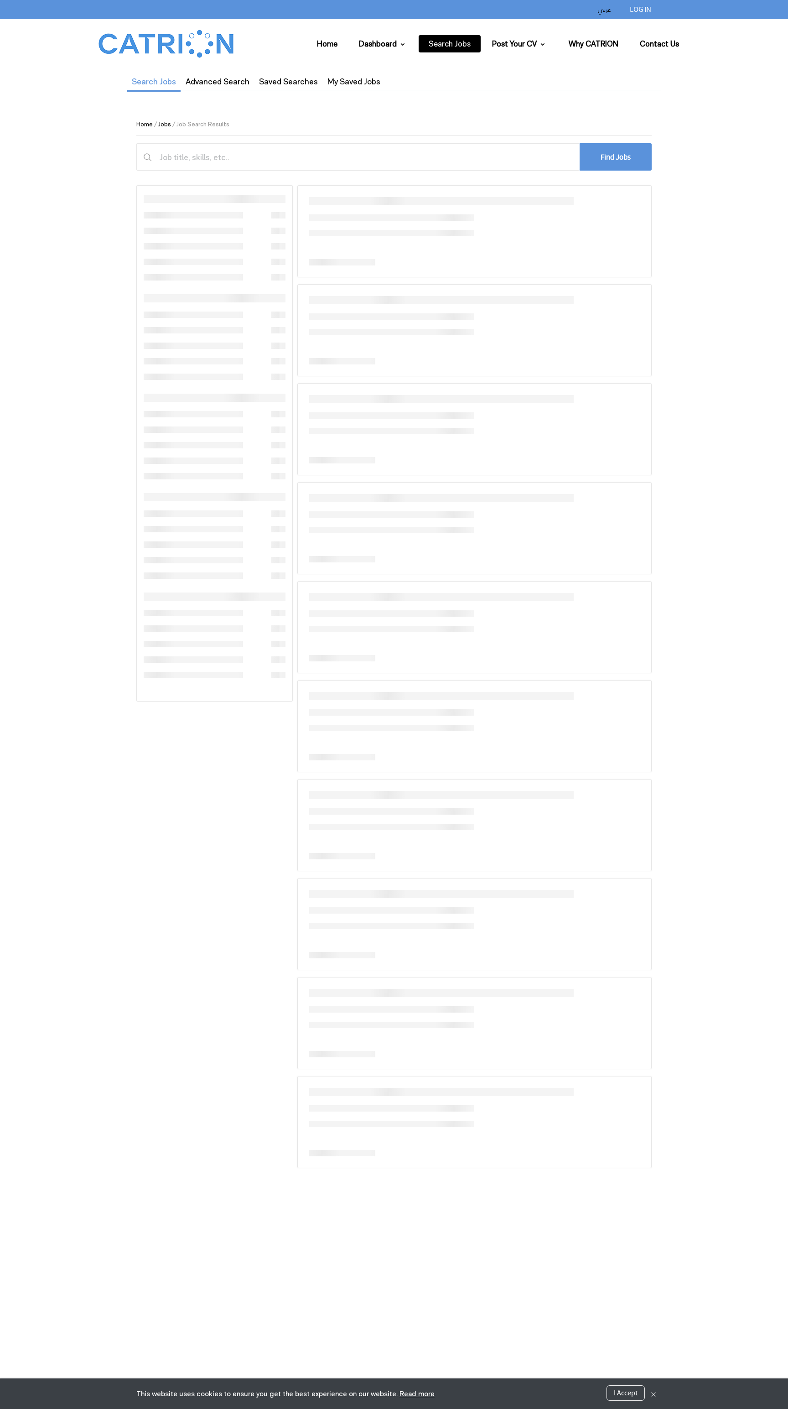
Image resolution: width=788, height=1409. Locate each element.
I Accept (626, 1393)
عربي (604, 10)
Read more (417, 1393)
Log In (640, 9)
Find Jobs (616, 157)
